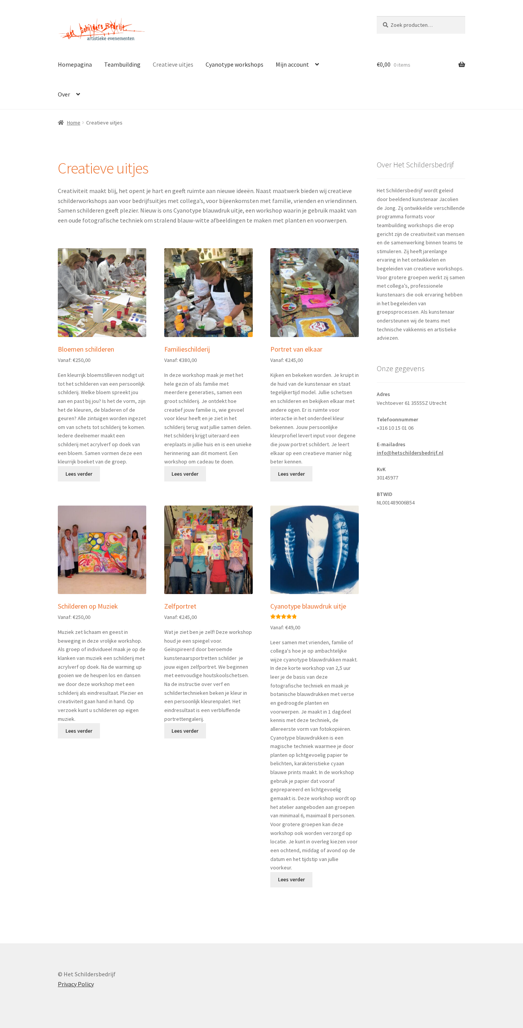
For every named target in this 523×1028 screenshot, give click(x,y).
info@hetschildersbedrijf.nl (410, 452)
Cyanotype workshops (234, 64)
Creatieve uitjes (173, 64)
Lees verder (78, 473)
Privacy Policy (76, 984)
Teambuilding (122, 64)
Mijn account (292, 64)
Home (73, 122)
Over (64, 94)
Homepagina (75, 64)
